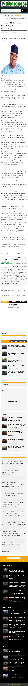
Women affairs (16, 549)
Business (4, 472)
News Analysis (11, 524)
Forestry (14, 500)
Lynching (17, 515)
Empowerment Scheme (8, 493)
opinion (13, 526)
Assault (4, 468)
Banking (16, 468)
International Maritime (17, 508)
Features (15, 495)
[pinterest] (10, 560)
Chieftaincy (12, 472)
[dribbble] (15, 560)
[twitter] (6, 560)
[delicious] (23, 560)
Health (4, 502)
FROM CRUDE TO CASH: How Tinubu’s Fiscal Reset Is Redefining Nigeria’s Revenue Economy (17, 426)
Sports (4, 542)
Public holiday (13, 531)
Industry (16, 504)
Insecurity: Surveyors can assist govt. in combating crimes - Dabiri (17, 651)
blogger (5, 301)
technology (11, 542)
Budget (17, 470)
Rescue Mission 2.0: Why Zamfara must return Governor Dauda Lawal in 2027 (16, 441)
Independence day (7, 504)
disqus (14, 301)
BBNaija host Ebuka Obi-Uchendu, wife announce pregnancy (17, 577)
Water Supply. (6, 549)
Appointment (20, 463)
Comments (22, 341)
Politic (19, 529)
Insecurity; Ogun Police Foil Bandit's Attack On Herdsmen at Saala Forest (17, 669)
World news (5, 551)
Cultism (4, 488)
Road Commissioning (14, 535)
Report (4, 535)
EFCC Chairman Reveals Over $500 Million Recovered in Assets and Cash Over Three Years (17, 638)
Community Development (9, 482)
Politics (4, 531)
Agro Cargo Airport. (8, 463)
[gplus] (8, 560)
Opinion (19, 526)
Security (17, 540)
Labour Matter (6, 513)
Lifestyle (15, 513)
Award (10, 468)
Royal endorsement (8, 540)
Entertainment (6, 495)
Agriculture (5, 461)
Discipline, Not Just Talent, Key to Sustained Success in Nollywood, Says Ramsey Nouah (17, 570)
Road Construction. (8, 537)
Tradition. (5, 546)
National (4, 520)
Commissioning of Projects (10, 480)
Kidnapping (21, 511)
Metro (11, 517)
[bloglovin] (13, 560)
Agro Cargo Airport (17, 461)
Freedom (21, 500)
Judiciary (13, 511)
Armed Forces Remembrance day (11, 465)
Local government (7, 515)
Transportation (14, 546)
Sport (23, 540)
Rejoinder (16, 533)
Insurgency (5, 508)
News (14, 15)
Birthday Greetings (7, 470)
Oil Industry (5, 526)
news (23, 522)
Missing (17, 517)
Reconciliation (6, 533)
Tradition (18, 544)
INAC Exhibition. (18, 502)
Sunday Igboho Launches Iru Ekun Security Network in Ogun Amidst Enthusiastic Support (16, 353)
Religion (22, 533)
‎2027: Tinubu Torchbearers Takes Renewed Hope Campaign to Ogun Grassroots (16, 346)
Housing (10, 502)
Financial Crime (6, 497)
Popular (14, 341)
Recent (5, 341)
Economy (10, 488)
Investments (5, 511)
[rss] (17, 560)
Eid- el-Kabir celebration (9, 491)
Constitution (20, 484)
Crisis (18, 486)
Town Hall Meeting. (7, 544)
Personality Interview (8, 529)
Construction (6, 486)
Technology (20, 542)
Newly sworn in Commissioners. (11, 522)
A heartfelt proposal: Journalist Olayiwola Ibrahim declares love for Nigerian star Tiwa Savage (17, 592)
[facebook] (4, 560)
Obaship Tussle (21, 524)
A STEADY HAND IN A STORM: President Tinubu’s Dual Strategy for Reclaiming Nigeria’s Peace (17, 419)
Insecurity (16, 506)
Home (2, 18)
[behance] (19, 560)
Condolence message (8, 484)
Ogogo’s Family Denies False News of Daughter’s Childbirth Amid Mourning (16, 372)
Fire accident (17, 497)
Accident (14, 459)
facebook (22, 301)
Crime (13, 486)
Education (18, 488)
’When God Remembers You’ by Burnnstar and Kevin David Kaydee (17, 599)
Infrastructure (6, 506)
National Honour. (14, 520)
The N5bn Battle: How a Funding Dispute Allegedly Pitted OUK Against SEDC (16, 447)
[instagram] (21, 560)
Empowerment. (21, 493)
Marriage (5, 517)
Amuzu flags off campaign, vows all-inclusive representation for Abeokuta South (17, 360)
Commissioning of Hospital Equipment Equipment (13, 477)
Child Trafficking (7, 474)
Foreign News (6, 500)
